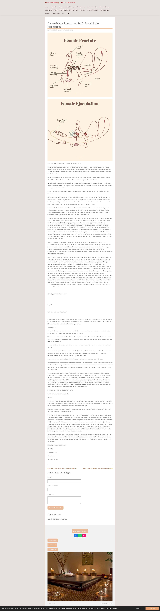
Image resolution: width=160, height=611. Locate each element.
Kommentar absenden (55, 508)
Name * (50, 477)
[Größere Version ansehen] (80, 65)
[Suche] (68, 13)
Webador (110, 603)
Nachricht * (51, 494)
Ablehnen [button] (138, 608)
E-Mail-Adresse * (53, 485)
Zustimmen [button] (152, 608)
